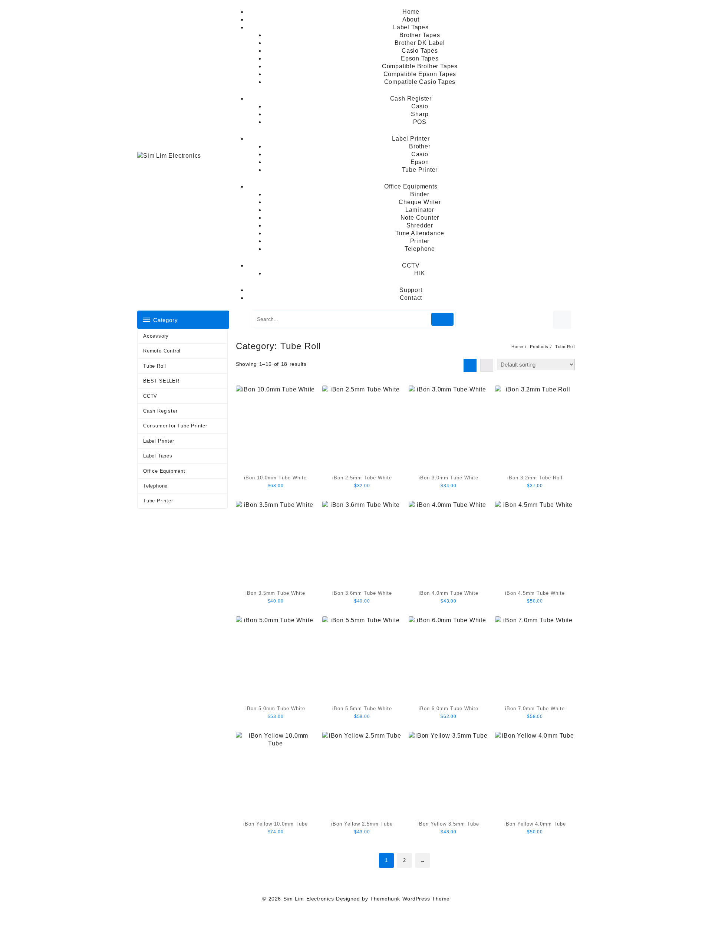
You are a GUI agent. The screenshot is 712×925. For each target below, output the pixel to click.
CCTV (150, 396)
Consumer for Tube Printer (175, 426)
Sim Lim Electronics (308, 899)
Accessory (156, 336)
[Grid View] (470, 365)
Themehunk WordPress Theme (409, 899)
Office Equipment (164, 471)
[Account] (562, 320)
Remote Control (162, 351)
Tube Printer (158, 500)
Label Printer (158, 441)
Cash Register (160, 411)
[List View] (486, 365)
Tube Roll (154, 366)
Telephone (155, 486)
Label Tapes (157, 456)
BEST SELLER (161, 381)
